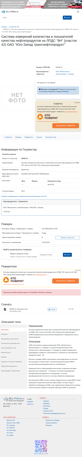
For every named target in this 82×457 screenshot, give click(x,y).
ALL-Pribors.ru (12, 12)
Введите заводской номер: (19, 253)
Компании (46, 406)
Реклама (49, 425)
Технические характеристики (10, 343)
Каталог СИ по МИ (13, 423)
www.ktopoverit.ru (71, 111)
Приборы (46, 403)
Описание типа (50, 137)
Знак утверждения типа (8, 348)
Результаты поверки (53, 420)
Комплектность (6, 352)
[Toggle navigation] (78, 12)
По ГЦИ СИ (11, 428)
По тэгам (10, 433)
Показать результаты (67, 237)
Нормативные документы (9, 366)
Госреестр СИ (48, 411)
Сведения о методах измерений (11, 361)
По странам (11, 425)
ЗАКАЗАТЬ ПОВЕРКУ (65, 126)
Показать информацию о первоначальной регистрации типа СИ (23, 196)
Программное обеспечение (9, 339)
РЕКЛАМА (77, 102)
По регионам (11, 430)
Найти (68, 255)
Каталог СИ (11, 420)
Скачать (39, 137)
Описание (4, 334)
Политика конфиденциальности (54, 413)
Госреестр (8, 137)
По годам (10, 435)
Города (45, 408)
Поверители (29, 137)
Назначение (5, 330)
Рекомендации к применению (10, 371)
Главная (46, 401)
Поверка (18, 137)
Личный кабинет (51, 423)
